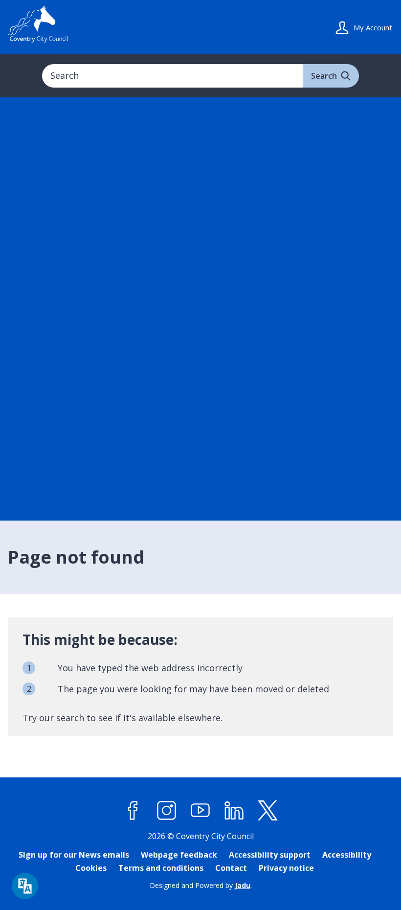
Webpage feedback (179, 854)
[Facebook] (133, 810)
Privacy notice (286, 868)
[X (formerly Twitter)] (268, 810)
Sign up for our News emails (74, 854)
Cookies (91, 868)
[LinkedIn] (234, 810)
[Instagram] (166, 810)
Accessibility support (270, 854)
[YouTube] (200, 810)
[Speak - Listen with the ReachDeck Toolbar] (25, 886)
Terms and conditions (160, 868)
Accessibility (346, 854)
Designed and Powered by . (201, 885)
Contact (231, 868)
